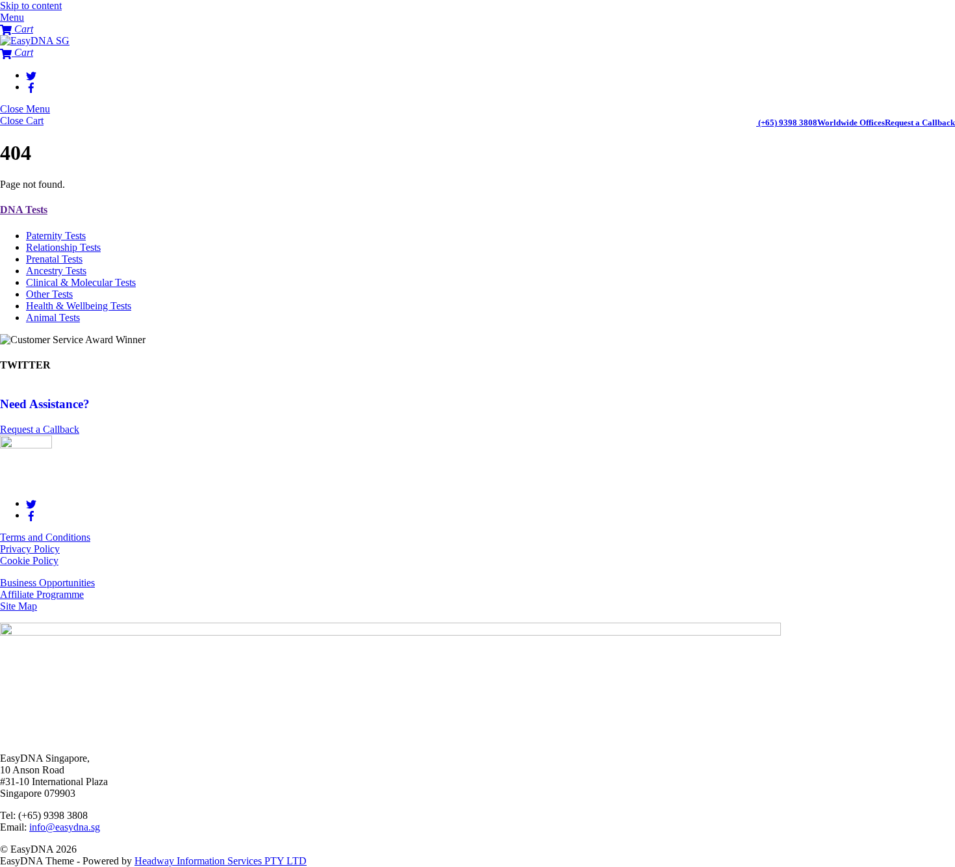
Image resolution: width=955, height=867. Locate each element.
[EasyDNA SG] (35, 40)
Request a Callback (920, 122)
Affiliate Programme (42, 594)
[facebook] (31, 86)
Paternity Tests (56, 235)
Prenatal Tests (54, 259)
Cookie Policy (29, 560)
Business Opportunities (47, 582)
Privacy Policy (30, 548)
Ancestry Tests (56, 270)
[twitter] (31, 75)
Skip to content (31, 5)
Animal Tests (53, 317)
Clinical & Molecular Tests (81, 282)
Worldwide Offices (851, 122)
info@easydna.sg (64, 827)
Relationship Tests (63, 247)
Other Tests (49, 294)
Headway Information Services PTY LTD (220, 860)
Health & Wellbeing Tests (78, 305)
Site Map (18, 606)
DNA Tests (23, 209)
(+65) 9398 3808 (787, 122)
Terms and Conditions (45, 537)
